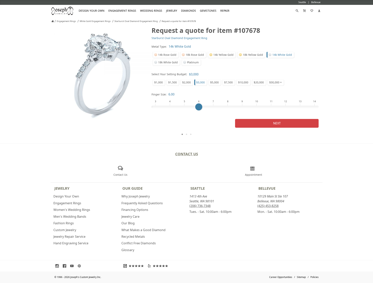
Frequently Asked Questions (142, 203)
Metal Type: (159, 46)
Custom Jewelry (64, 230)
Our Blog (128, 223)
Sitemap (301, 277)
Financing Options (134, 210)
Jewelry (171, 10)
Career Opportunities (280, 277)
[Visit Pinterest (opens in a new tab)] (80, 266)
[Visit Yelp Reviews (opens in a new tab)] (158, 266)
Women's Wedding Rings (71, 210)
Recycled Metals (133, 236)
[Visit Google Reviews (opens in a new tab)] (134, 266)
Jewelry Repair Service (69, 236)
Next (277, 123)
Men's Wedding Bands (69, 216)
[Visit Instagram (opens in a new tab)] (58, 266)
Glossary (127, 250)
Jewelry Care (130, 216)
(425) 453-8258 (268, 206)
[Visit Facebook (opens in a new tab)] (65, 266)
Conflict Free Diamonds (138, 243)
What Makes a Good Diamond (143, 230)
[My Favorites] (312, 11)
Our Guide (132, 188)
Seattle (197, 188)
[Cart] (304, 11)
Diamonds (188, 10)
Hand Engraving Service (70, 243)
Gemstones (208, 10)
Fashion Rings (63, 223)
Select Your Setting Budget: (169, 74)
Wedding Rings (151, 10)
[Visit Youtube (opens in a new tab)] (73, 266)
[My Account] (319, 11)
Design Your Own (92, 10)
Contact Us (186, 153)
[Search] (297, 11)
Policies (314, 277)
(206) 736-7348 (200, 206)
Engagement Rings (122, 10)
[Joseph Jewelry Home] (52, 21)
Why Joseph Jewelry (135, 196)
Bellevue (266, 188)
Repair (224, 10)
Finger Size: (159, 94)
